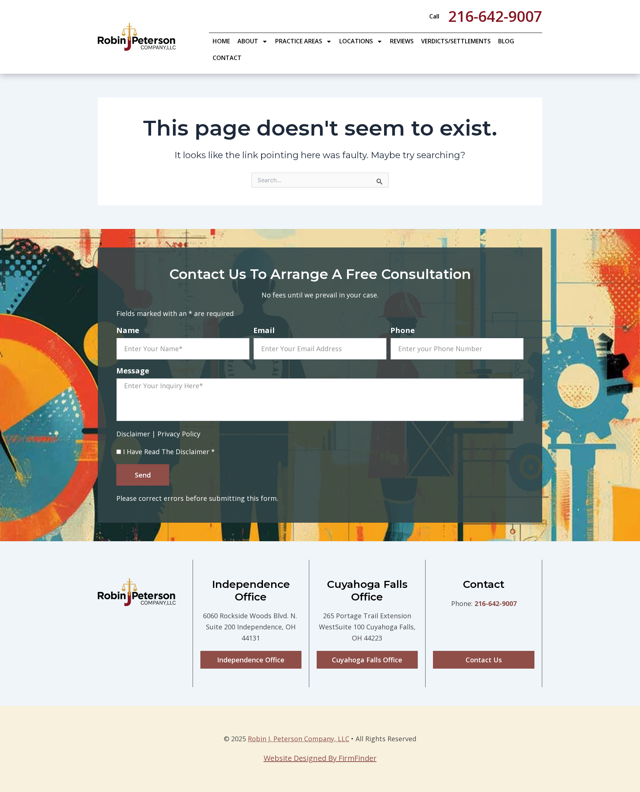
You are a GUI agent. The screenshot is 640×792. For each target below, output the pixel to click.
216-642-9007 (495, 603)
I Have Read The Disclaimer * (169, 451)
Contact (227, 58)
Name (127, 331)
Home (221, 41)
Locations (356, 41)
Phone (402, 331)
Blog (506, 41)
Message (132, 371)
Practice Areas (298, 41)
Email (264, 331)
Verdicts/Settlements (456, 41)
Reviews (402, 41)
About (247, 41)
